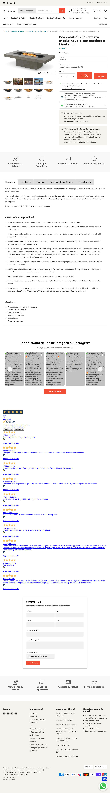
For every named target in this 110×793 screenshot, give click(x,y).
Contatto (97, 18)
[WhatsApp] (103, 786)
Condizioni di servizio (36, 738)
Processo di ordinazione (37, 719)
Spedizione (103, 24)
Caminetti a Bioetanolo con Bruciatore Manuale (28, 31)
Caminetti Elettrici (18, 18)
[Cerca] (62, 10)
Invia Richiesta (33, 663)
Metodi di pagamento (37, 729)
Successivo (19, 429)
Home (5, 18)
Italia (101, 3)
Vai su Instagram (55, 391)
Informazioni (8, 24)
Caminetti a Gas (36, 18)
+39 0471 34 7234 (79, 11)
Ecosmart (62, 48)
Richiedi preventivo (101, 77)
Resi (105, 18)
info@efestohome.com (80, 13)
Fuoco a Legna (75, 18)
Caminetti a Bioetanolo (56, 18)
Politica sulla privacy (36, 732)
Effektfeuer (33, 751)
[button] (97, 10)
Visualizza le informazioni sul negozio (73, 89)
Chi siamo (32, 713)
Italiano (89, 3)
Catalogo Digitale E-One (38, 744)
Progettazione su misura (26, 24)
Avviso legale (34, 735)
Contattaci (33, 716)
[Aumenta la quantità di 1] (73, 76)
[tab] (10, 182)
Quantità (62, 71)
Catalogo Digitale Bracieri (38, 748)
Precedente (8, 429)
